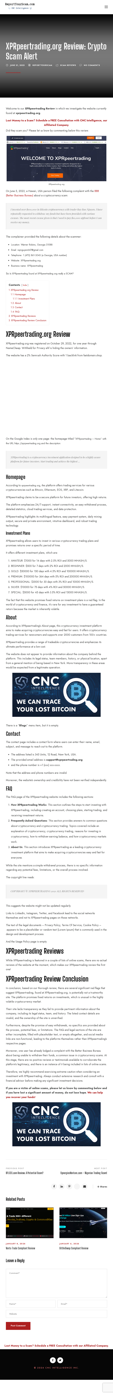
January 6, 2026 (69, 1243)
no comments (92, 65)
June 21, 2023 (17, 65)
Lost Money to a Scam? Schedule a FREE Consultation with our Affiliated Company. (57, 1346)
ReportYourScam (42, 65)
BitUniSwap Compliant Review (73, 1248)
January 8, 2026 (16, 1243)
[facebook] (53, 1360)
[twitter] (60, 1360)
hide (25, 285)
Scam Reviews (68, 65)
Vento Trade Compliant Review (20, 1248)
